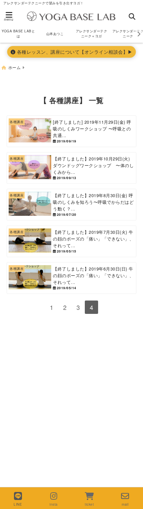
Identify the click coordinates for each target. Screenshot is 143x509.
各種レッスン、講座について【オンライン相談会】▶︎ (74, 51)
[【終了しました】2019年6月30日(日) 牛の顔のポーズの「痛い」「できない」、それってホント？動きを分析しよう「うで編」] (71, 278)
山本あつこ (55, 33)
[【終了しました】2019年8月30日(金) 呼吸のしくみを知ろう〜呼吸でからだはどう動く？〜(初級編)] (71, 204)
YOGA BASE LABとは (18, 33)
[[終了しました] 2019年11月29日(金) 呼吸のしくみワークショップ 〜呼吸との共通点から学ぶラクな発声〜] (71, 131)
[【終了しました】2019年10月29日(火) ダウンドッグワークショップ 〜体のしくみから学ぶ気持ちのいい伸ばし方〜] (71, 167)
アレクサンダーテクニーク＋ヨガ (91, 33)
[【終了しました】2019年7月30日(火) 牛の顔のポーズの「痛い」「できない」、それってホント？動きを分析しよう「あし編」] (71, 241)
